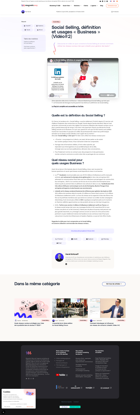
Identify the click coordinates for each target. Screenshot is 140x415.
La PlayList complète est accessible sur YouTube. (68, 106)
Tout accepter (30, 406)
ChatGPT (28, 26)
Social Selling (56, 21)
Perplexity (40, 26)
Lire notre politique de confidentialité (11, 401)
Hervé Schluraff (72, 254)
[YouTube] (100, 1)
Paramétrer (18, 406)
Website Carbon (75, 407)
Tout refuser (7, 406)
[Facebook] (107, 1)
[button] (3, 412)
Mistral (40, 30)
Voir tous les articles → (114, 284)
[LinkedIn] (66, 264)
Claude (28, 30)
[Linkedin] (102, 1)
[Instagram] (104, 1)
